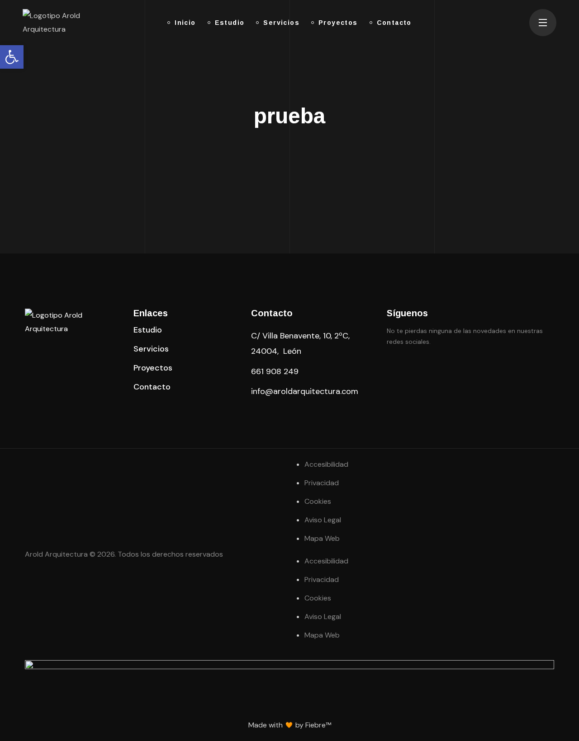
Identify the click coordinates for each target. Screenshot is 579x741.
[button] (147, 329)
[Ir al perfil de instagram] (437, 368)
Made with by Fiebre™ (289, 725)
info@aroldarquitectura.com (304, 391)
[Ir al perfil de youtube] (460, 368)
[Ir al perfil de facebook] (392, 368)
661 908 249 (275, 371)
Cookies (317, 501)
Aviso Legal (322, 520)
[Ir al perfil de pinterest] (415, 368)
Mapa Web (322, 538)
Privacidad (321, 483)
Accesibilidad (326, 464)
